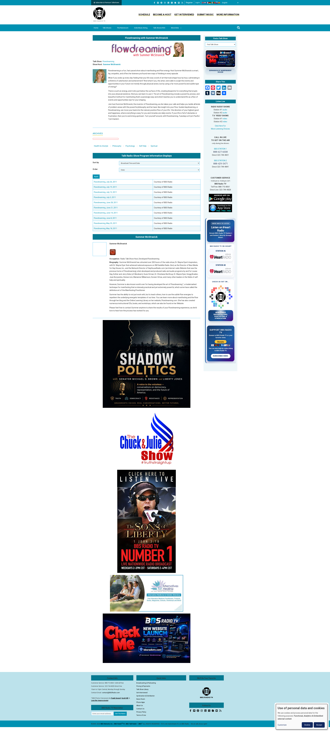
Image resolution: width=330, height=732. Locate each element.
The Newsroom (122, 28)
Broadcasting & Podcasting (146, 683)
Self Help (142, 146)
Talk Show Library (142, 689)
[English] (203, 3)
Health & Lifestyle (101, 146)
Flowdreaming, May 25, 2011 (105, 223)
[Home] (99, 15)
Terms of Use (141, 715)
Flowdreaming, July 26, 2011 (105, 182)
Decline (307, 725)
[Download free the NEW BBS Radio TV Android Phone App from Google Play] (220, 198)
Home (96, 28)
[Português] (214, 3)
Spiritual (154, 146)
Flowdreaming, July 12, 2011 (105, 192)
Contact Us (140, 709)
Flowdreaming (108, 61)
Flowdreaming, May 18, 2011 (105, 228)
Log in (197, 2)
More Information (228, 14)
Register (189, 3)
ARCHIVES (98, 133)
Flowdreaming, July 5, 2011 (105, 197)
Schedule (144, 14)
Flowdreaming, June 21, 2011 (106, 208)
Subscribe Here (220, 356)
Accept (319, 725)
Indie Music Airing (140, 28)
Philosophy (116, 146)
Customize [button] (282, 725)
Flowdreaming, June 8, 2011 (105, 218)
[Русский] (217, 3)
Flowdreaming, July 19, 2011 (105, 187)
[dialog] (301, 716)
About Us (139, 705)
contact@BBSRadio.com (111, 693)
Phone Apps (140, 702)
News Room (140, 699)
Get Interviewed (184, 14)
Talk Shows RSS (159, 28)
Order (95, 169)
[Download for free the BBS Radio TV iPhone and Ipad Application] (220, 208)
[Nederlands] (205, 3)
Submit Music (205, 14)
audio (225, 110)
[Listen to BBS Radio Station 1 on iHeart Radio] (221, 256)
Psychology (130, 146)
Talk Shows (107, 28)
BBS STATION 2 (220, 161)
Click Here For (220, 126)
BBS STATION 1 (220, 149)
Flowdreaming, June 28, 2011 (106, 202)
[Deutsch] (210, 3)
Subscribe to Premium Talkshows (107, 2)
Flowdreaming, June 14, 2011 (106, 213)
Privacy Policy (141, 712)
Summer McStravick (112, 64)
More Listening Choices (220, 129)
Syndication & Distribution (145, 696)
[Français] (207, 3)
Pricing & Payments (143, 686)
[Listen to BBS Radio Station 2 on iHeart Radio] (221, 270)
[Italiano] (212, 3)
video (225, 119)
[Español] (219, 3)
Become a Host (162, 14)
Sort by (96, 162)
